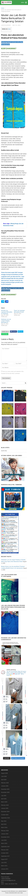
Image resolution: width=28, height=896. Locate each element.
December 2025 (5, 789)
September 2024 (5, 817)
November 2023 (5, 837)
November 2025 (5, 792)
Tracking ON (14, 552)
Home (2, 8)
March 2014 (4, 865)
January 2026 (4, 786)
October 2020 (4, 853)
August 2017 (4, 859)
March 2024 (4, 827)
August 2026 (4, 773)
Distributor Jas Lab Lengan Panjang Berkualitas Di (6, 321)
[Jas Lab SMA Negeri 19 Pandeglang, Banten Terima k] (14, 716)
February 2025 (5, 805)
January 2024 (4, 833)
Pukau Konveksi (5, 877)
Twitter (21, 331)
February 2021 (4, 849)
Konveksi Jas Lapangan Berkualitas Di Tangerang (6, 312)
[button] (7, 396)
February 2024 (5, 830)
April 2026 (3, 779)
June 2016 (4, 862)
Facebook (14, 331)
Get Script (5, 552)
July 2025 (3, 795)
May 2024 (3, 821)
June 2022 (4, 840)
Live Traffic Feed (10, 514)
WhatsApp (5, 334)
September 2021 (5, 846)
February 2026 (5, 782)
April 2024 (3, 824)
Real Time (9, 552)
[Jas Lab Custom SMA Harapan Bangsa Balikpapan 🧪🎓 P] (14, 690)
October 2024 (4, 814)
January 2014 (4, 869)
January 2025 (4, 808)
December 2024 (5, 811)
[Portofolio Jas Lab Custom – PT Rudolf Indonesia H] (14, 743)
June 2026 (4, 776)
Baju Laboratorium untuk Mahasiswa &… (9, 522)
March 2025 (4, 802)
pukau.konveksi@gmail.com (8, 880)
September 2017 (5, 856)
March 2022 (4, 843)
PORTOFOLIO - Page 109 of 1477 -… (9, 539)
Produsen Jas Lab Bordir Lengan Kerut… (10, 517)
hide (9, 29)
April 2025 (3, 798)
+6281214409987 (5, 878)
